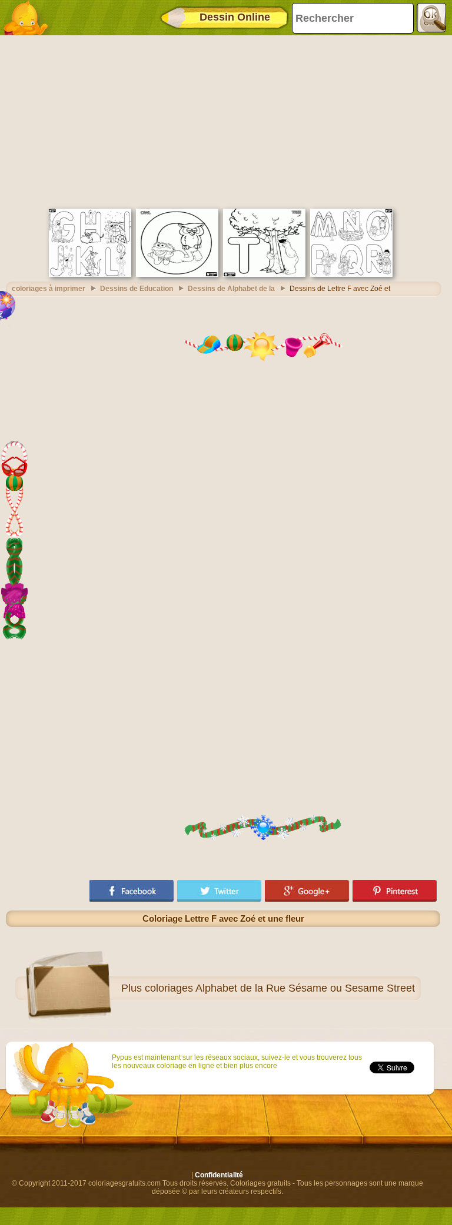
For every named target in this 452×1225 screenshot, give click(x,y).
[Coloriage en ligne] (29, 17)
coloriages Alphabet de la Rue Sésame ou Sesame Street (280, 988)
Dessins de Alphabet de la (231, 289)
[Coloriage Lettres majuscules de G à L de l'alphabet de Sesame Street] (90, 274)
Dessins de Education (136, 289)
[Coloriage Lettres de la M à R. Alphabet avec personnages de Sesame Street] (351, 274)
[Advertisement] (223, 120)
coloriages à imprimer (48, 289)
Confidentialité (219, 1175)
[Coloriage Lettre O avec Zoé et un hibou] (177, 274)
